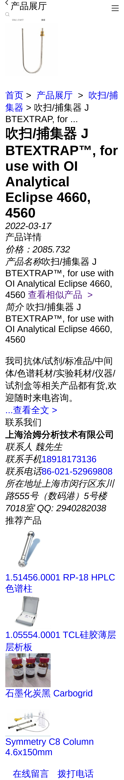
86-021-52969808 (77, 471)
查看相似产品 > (60, 295)
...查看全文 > (31, 410)
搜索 (43, 20)
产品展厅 (54, 95)
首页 (14, 95)
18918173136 (69, 459)
